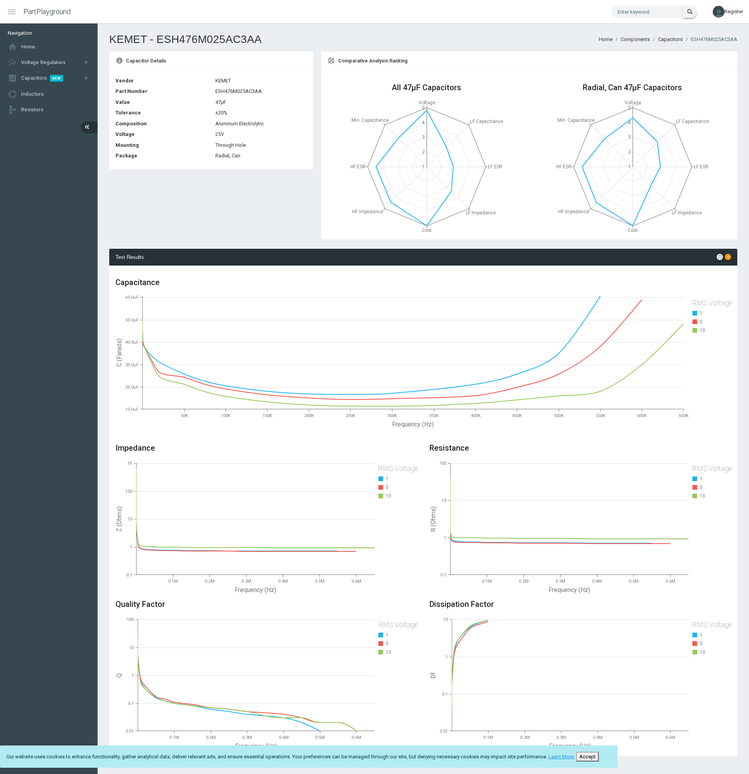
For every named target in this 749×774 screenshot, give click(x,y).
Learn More (561, 757)
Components (635, 39)
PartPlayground (47, 11)
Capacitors (670, 39)
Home (605, 39)
